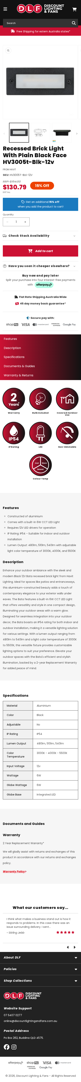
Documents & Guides (19, 366)
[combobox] (40, 23)
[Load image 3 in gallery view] (62, 132)
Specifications (14, 357)
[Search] (74, 23)
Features (10, 339)
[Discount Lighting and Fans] (41, 9)
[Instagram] (14, 1048)
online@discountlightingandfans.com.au (30, 1021)
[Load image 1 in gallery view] (19, 132)
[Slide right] (77, 133)
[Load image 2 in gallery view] (40, 132)
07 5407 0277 (13, 1015)
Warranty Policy (14, 871)
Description (12, 348)
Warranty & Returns (18, 375)
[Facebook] (7, 1048)
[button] (74, 9)
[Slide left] (4, 133)
